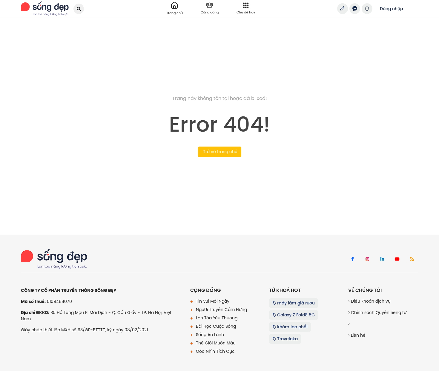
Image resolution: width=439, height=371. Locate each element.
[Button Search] (78, 9)
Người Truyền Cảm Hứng (221, 309)
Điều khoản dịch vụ (370, 301)
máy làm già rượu (295, 303)
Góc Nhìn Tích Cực (215, 351)
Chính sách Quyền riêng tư (378, 312)
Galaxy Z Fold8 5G (295, 315)
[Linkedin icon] (382, 259)
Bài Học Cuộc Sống (215, 326)
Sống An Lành (209, 335)
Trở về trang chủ (219, 152)
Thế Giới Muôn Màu (215, 343)
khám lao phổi (292, 327)
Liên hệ (358, 335)
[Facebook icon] (352, 259)
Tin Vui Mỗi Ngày (212, 301)
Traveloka (287, 339)
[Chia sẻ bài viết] (342, 8)
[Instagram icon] (367, 259)
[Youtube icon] (397, 259)
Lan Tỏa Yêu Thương (216, 318)
